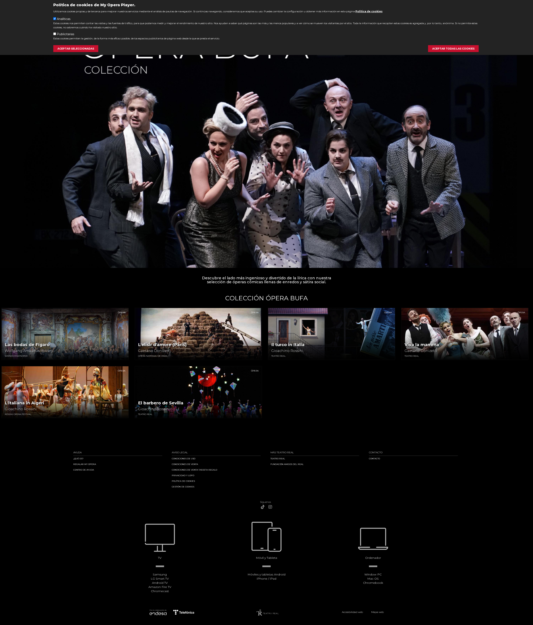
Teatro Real (277, 458)
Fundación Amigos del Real (287, 464)
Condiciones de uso (183, 458)
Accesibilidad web (352, 612)
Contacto (374, 458)
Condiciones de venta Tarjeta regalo (194, 469)
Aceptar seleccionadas (75, 48)
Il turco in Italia (288, 344)
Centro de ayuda (83, 469)
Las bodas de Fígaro (27, 344)
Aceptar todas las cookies (453, 48)
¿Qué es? (78, 458)
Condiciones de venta (185, 464)
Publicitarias (65, 34)
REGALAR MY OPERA (84, 464)
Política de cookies (368, 11)
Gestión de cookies (183, 486)
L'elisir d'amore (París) (162, 344)
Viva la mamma (422, 344)
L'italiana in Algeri (24, 402)
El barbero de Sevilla (160, 402)
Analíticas (63, 19)
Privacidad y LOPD (183, 475)
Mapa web (377, 612)
